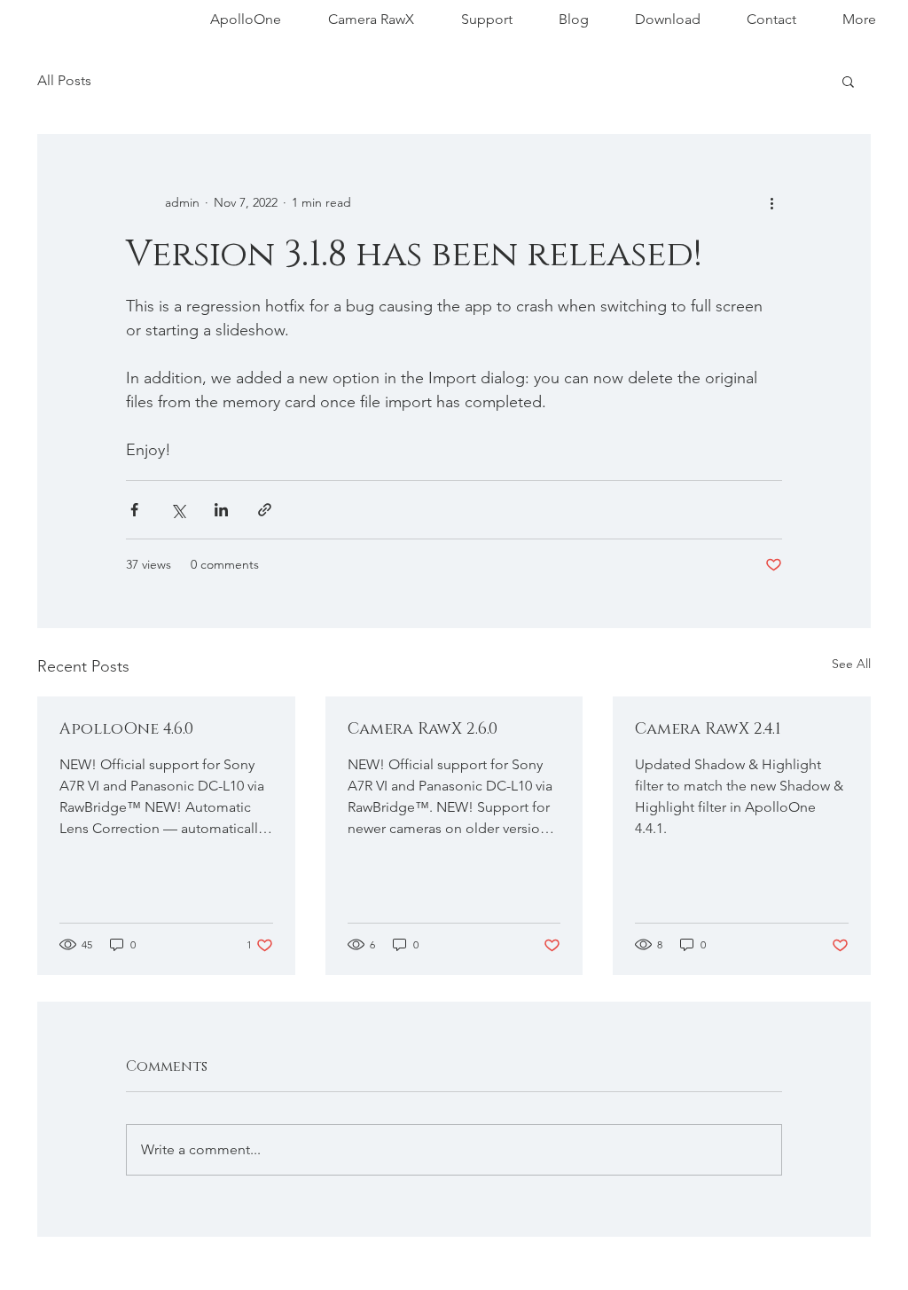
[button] (848, 81)
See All (851, 664)
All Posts (64, 80)
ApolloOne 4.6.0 (126, 729)
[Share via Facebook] (134, 509)
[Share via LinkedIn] (221, 509)
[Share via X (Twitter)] (177, 509)
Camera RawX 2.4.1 (708, 729)
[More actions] (771, 202)
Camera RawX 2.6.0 (422, 729)
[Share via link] (264, 509)
